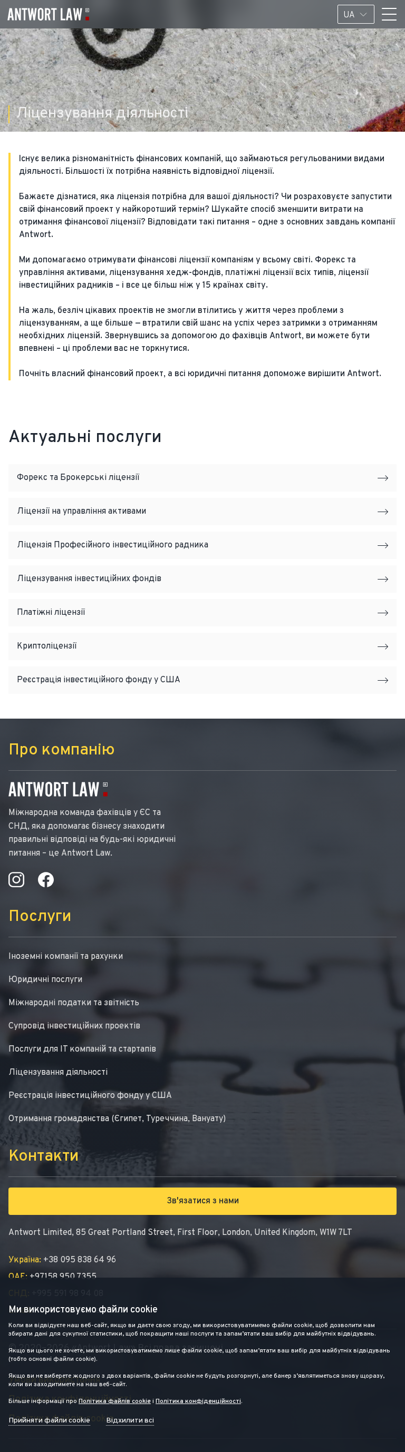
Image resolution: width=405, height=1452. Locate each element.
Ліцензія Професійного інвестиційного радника (112, 545)
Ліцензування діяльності (58, 1072)
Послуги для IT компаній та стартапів (82, 1049)
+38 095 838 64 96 (62, 1260)
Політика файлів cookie (115, 1401)
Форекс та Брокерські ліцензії (78, 478)
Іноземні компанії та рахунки (65, 956)
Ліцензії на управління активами (81, 511)
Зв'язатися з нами (203, 1201)
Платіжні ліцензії (51, 612)
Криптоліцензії (46, 646)
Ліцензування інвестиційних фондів (89, 579)
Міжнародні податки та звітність (73, 1003)
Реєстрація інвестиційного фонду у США (98, 680)
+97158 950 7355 (52, 1277)
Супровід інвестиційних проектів (74, 1026)
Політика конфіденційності (198, 1401)
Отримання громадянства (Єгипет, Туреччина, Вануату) (117, 1119)
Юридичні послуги (45, 980)
